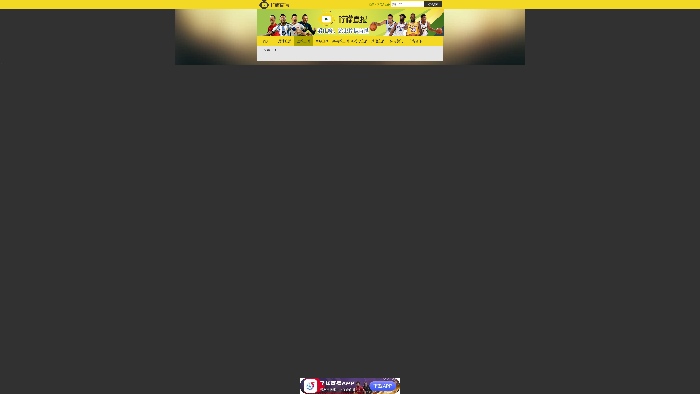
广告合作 (415, 41)
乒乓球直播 (340, 41)
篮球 (274, 50)
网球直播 (322, 41)
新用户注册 (383, 4)
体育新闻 (396, 41)
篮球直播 (303, 41)
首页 (266, 41)
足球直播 (284, 41)
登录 (371, 4)
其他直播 (377, 41)
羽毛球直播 (359, 41)
